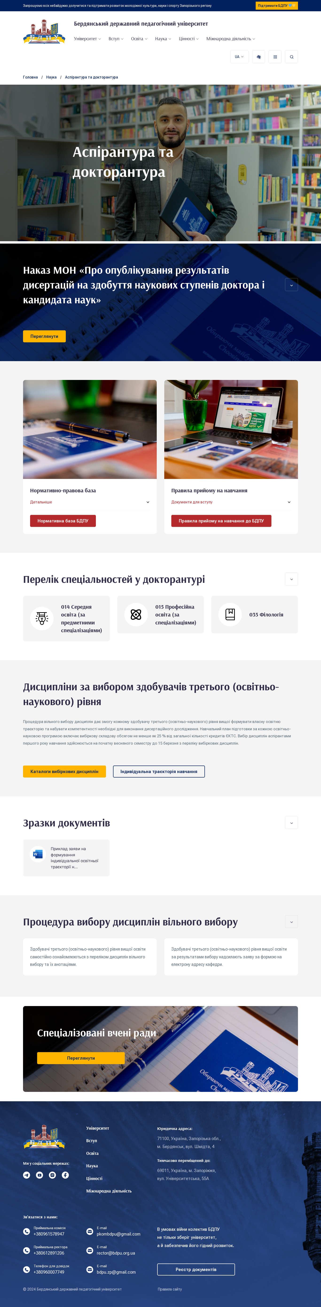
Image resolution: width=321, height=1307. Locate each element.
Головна (30, 77)
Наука (161, 38)
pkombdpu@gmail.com (119, 1234)
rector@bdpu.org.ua (116, 1253)
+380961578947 (49, 1234)
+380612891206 (49, 1253)
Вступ (114, 38)
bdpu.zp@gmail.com (116, 1272)
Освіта (137, 38)
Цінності (187, 38)
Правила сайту (170, 1289)
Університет (85, 38)
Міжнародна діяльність (228, 38)
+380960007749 (49, 1272)
